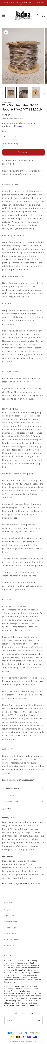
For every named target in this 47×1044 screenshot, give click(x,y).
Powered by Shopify (31, 1041)
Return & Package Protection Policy (19, 883)
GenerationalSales (19, 1041)
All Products (9, 915)
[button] (3, 15)
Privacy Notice (10, 921)
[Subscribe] (39, 1020)
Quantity (5, 131)
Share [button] (8, 808)
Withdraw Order (11, 939)
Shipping (5, 119)
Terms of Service (11, 927)
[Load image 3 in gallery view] (35, 92)
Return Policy (10, 933)
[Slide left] (2, 93)
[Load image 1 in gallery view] (11, 92)
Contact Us (9, 945)
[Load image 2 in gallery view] (23, 92)
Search (7, 909)
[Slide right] (44, 93)
